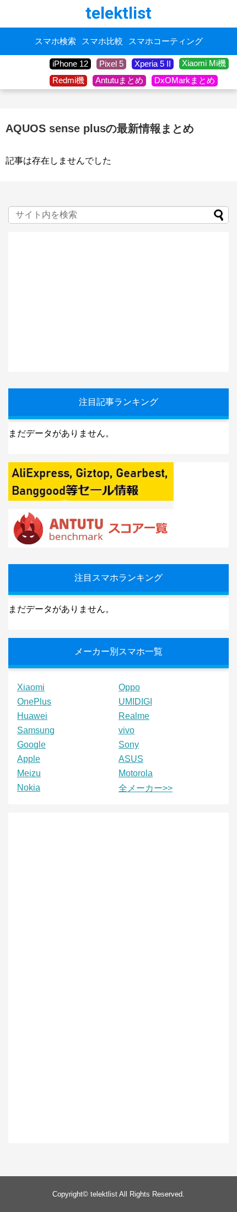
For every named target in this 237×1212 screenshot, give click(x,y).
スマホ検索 (55, 41)
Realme (133, 716)
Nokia (28, 787)
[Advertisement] (91, 301)
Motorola (135, 773)
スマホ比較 (102, 41)
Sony (128, 744)
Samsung (36, 730)
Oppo (129, 687)
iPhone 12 (70, 63)
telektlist (118, 13)
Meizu (29, 773)
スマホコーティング (165, 41)
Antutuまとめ (119, 80)
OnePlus (34, 701)
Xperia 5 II (152, 63)
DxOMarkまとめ (184, 80)
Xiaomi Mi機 (204, 63)
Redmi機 (68, 80)
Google (31, 744)
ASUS (130, 759)
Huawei (32, 716)
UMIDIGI (135, 701)
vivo (126, 730)
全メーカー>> (145, 788)
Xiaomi (31, 687)
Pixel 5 (111, 63)
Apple (28, 759)
